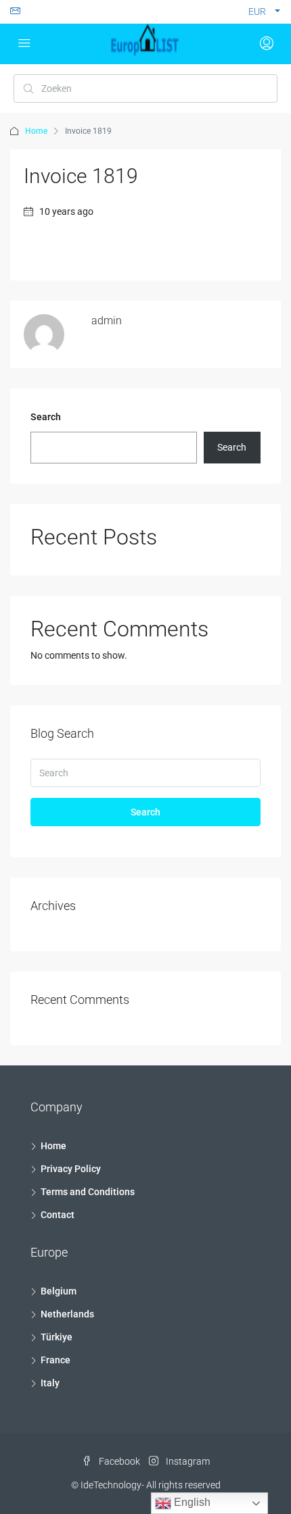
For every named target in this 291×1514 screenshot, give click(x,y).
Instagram (187, 1461)
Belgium (58, 1291)
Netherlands (67, 1314)
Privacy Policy (71, 1168)
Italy (50, 1383)
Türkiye (56, 1337)
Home (36, 131)
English (190, 1502)
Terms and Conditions (88, 1191)
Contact (57, 1214)
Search (45, 416)
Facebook (118, 1461)
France (55, 1360)
